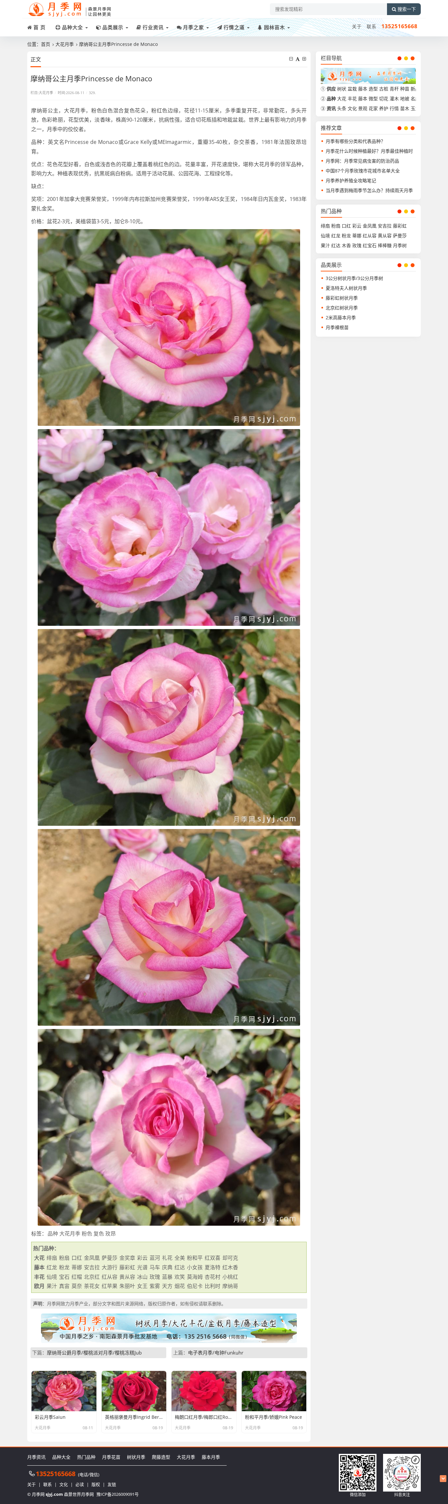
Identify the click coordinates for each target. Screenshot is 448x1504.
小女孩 (195, 1267)
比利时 (212, 1286)
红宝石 (370, 245)
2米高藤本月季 (341, 317)
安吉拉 (92, 1267)
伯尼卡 (195, 1286)
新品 (415, 89)
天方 (167, 1286)
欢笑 (179, 1276)
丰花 (352, 98)
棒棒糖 (385, 245)
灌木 (394, 98)
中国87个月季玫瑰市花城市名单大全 (363, 171)
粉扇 (64, 1257)
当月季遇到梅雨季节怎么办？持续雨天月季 (369, 190)
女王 (142, 1286)
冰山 (142, 1276)
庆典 (167, 1267)
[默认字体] (298, 59)
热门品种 (86, 1457)
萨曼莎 (109, 1257)
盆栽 (352, 89)
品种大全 (61, 1457)
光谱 (142, 1267)
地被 (404, 98)
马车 (155, 1267)
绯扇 (52, 1257)
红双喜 (212, 1257)
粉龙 (64, 1267)
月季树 (400, 245)
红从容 (109, 1276)
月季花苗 (111, 1457)
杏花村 (212, 1276)
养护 (383, 108)
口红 (76, 1257)
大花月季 (64, 44)
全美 (179, 1257)
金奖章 (127, 1257)
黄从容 (127, 1276)
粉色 (87, 1233)
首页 (45, 44)
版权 (96, 1484)
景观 (362, 108)
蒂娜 (76, 1267)
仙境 (52, 1276)
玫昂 (110, 1233)
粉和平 (195, 1257)
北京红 (92, 1276)
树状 (341, 89)
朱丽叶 (127, 1286)
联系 (372, 26)
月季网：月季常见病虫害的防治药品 (362, 161)
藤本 (362, 89)
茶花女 (92, 1286)
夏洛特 (212, 1267)
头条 (341, 108)
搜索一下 (406, 9)
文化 (352, 108)
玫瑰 (155, 1276)
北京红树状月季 (342, 308)
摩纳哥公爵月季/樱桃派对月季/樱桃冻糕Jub (94, 1352)
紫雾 (155, 1286)
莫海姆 (195, 1276)
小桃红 (230, 1276)
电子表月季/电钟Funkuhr (215, 1352)
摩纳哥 (230, 1286)
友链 (112, 1484)
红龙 (52, 1267)
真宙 (64, 1286)
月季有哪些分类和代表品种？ (355, 141)
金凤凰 (92, 1257)
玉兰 (415, 108)
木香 (346, 245)
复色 (98, 1233)
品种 (53, 1233)
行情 (394, 108)
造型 (373, 89)
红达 (179, 1267)
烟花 (179, 1286)
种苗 (404, 89)
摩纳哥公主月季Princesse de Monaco (118, 44)
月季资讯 (36, 1457)
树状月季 (136, 1457)
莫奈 (76, 1286)
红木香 (230, 1267)
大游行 (109, 1267)
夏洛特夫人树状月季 (346, 288)
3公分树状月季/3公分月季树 (354, 278)
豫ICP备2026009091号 (117, 1494)
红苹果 (109, 1286)
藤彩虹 (127, 1267)
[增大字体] (304, 59)
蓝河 (155, 1257)
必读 (79, 1484)
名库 (415, 98)
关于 (357, 26)
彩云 (142, 1257)
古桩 (383, 89)
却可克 (230, 1257)
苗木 (404, 108)
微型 (373, 98)
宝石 (64, 1276)
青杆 (394, 89)
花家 (373, 108)
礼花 (167, 1257)
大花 (341, 98)
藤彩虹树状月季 (342, 298)
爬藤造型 (161, 1457)
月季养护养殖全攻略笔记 (351, 180)
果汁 (52, 1286)
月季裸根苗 (337, 327)
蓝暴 (167, 1276)
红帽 (76, 1276)
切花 (383, 98)
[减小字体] (291, 59)
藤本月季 (211, 1457)
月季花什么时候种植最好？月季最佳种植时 (369, 151)
